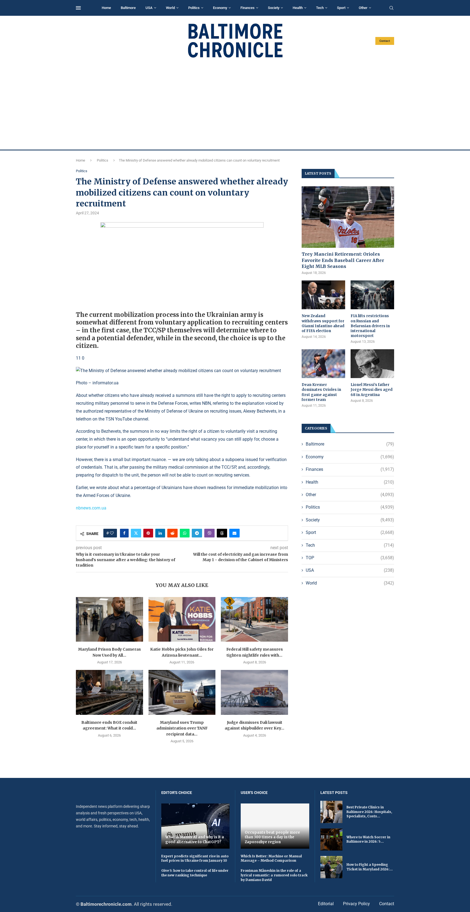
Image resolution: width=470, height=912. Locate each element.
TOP (350, 557)
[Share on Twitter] (136, 533)
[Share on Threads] (222, 533)
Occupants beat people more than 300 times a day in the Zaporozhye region (272, 837)
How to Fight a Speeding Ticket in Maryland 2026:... (370, 866)
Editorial (326, 903)
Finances (247, 8)
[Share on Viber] (209, 533)
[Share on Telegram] (197, 533)
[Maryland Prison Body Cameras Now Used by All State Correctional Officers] (109, 619)
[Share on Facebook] (124, 533)
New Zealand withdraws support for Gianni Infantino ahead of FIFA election (323, 323)
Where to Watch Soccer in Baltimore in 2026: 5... (368, 839)
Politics (194, 8)
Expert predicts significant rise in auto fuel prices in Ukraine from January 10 (194, 858)
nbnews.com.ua (91, 508)
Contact (384, 41)
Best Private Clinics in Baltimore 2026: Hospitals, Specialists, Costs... (369, 811)
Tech (320, 8)
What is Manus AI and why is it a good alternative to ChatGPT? (194, 839)
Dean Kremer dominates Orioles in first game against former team (321, 392)
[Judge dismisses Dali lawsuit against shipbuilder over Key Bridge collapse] (254, 692)
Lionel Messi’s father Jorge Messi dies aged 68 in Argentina (371, 389)
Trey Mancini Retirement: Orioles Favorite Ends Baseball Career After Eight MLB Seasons (343, 260)
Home (106, 8)
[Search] (391, 8)
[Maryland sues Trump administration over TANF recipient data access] (182, 692)
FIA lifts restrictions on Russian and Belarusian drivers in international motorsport (370, 326)
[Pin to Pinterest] (148, 533)
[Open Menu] (78, 7)
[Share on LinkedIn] (160, 533)
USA (149, 8)
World (170, 8)
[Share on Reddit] (172, 533)
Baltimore (128, 8)
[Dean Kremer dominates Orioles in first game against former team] (323, 363)
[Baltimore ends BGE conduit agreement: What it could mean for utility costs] (109, 692)
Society (273, 8)
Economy (220, 8)
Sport (341, 8)
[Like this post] (112, 533)
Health (298, 8)
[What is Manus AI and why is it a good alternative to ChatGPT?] (195, 825)
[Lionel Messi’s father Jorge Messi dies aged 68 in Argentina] (372, 363)
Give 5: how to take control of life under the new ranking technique (194, 872)
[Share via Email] (234, 533)
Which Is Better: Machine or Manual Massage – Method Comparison (271, 858)
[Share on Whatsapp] (185, 533)
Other (363, 8)
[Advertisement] (235, 104)
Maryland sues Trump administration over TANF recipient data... (182, 728)
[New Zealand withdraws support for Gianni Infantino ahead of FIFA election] (323, 295)
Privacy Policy (356, 903)
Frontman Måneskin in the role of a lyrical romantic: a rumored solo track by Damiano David (274, 875)
